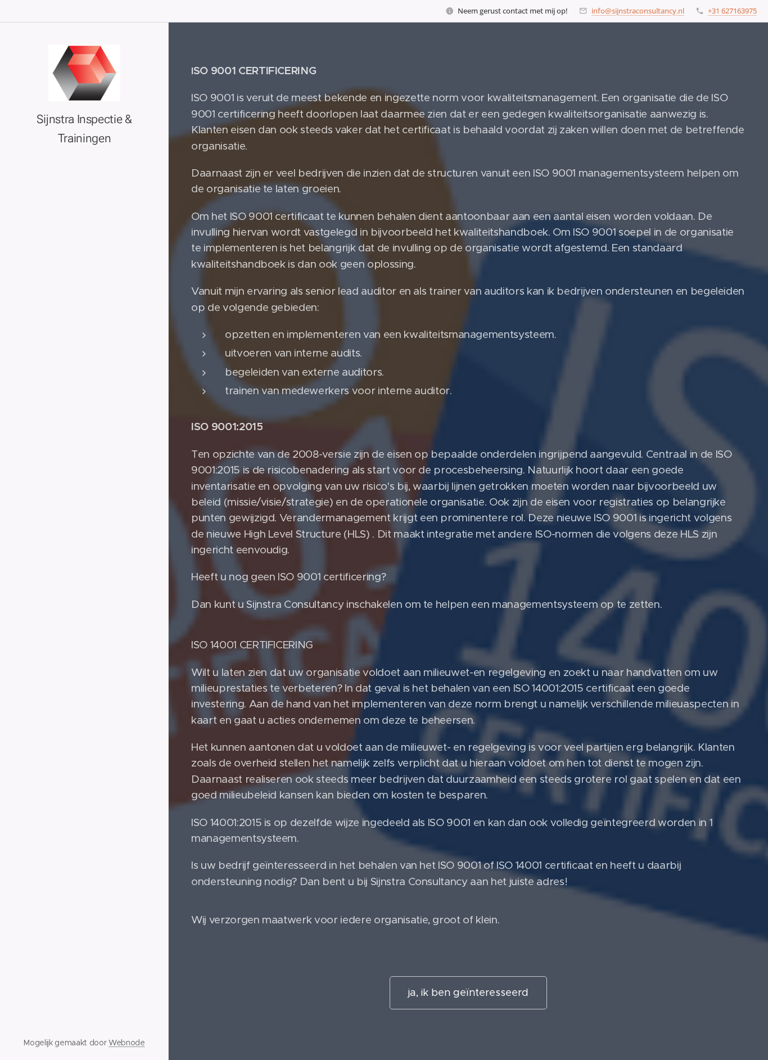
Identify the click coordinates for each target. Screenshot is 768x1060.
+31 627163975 (732, 11)
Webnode (127, 1043)
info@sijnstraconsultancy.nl (637, 11)
